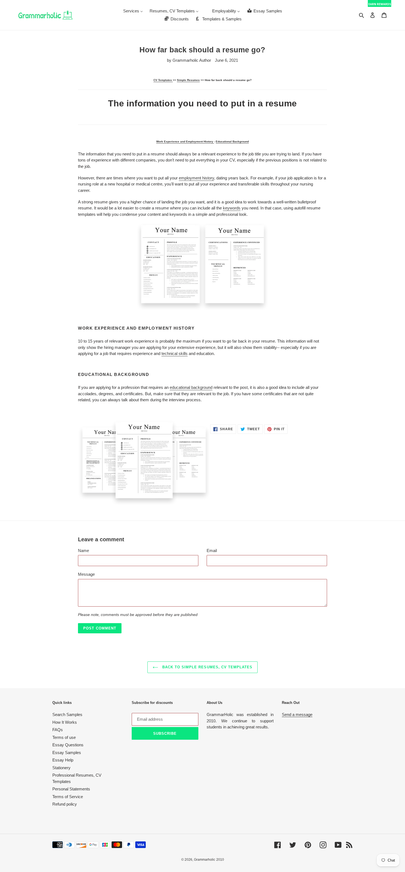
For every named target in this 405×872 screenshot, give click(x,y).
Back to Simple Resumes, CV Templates (206, 667)
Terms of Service (67, 796)
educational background (191, 387)
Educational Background (232, 141)
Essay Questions (67, 744)
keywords (232, 208)
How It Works (64, 722)
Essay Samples (66, 752)
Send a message (297, 714)
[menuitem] (133, 11)
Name (83, 550)
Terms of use (64, 737)
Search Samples (67, 714)
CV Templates (163, 80)
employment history (196, 178)
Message (86, 574)
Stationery (61, 767)
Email (212, 550)
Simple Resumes (188, 80)
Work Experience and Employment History (185, 141)
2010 (220, 860)
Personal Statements (71, 789)
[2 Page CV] (202, 267)
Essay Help (62, 760)
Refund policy (64, 804)
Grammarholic (204, 860)
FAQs (57, 729)
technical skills (174, 353)
